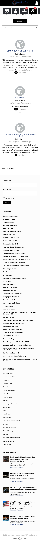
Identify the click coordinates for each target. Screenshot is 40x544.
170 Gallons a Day (9, 275)
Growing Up (7, 281)
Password (7, 189)
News (4, 410)
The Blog (5, 434)
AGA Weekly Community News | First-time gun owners (22, 474)
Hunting (5, 400)
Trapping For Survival (10, 244)
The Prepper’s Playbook (11, 303)
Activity (7, 15)
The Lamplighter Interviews (11, 437)
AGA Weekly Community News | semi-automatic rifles (22, 517)
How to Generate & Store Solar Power (16, 256)
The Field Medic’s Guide (11, 353)
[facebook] (15, 538)
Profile (15, 15)
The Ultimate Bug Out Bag (12, 231)
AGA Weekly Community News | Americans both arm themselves (23, 489)
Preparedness (7, 417)
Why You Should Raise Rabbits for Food (16, 259)
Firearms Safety (8, 339)
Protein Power (8, 306)
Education (6, 380)
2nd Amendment (8, 373)
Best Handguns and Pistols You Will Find (17, 342)
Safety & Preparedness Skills (11, 421)
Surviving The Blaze (10, 287)
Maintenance (7, 407)
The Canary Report (9, 284)
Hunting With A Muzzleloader (13, 329)
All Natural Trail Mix (9, 290)
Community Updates (9, 377)
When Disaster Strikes (11, 250)
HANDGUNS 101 (8, 222)
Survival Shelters (9, 234)
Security (5, 424)
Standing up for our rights (20, 51)
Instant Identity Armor (10, 225)
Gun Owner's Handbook (11, 216)
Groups (33, 12)
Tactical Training (8, 431)
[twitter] (18, 538)
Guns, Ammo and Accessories (13, 332)
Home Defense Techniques (12, 294)
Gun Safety (6, 393)
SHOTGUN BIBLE (9, 219)
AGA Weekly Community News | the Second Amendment (22, 503)
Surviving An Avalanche (11, 300)
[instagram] (21, 538)
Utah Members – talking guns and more (20, 135)
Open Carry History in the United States (17, 345)
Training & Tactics (8, 441)
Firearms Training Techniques (13, 323)
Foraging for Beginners (11, 297)
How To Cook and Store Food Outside (16, 265)
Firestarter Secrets (9, 309)
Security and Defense (9, 427)
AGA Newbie (20, 97)
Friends (24, 12)
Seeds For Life (8, 228)
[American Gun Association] (20, 3)
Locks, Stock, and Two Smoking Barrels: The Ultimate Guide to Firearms (18, 349)
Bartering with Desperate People (14, 278)
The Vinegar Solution (10, 269)
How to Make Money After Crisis (14, 253)
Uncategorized (7, 444)
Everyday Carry (7, 383)
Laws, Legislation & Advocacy (12, 404)
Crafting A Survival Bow (11, 241)
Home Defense (7, 397)
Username (7, 181)
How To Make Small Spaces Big (13, 247)
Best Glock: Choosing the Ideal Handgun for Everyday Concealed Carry (22, 459)
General (5, 387)
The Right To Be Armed (11, 326)
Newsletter (6, 414)
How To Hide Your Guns (11, 336)
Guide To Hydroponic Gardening (14, 262)
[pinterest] (25, 538)
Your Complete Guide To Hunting (14, 356)
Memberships (20, 21)
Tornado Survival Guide (11, 238)
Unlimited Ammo (8, 317)
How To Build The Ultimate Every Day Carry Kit (19, 320)
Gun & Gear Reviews (9, 390)
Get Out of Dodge (9, 272)
